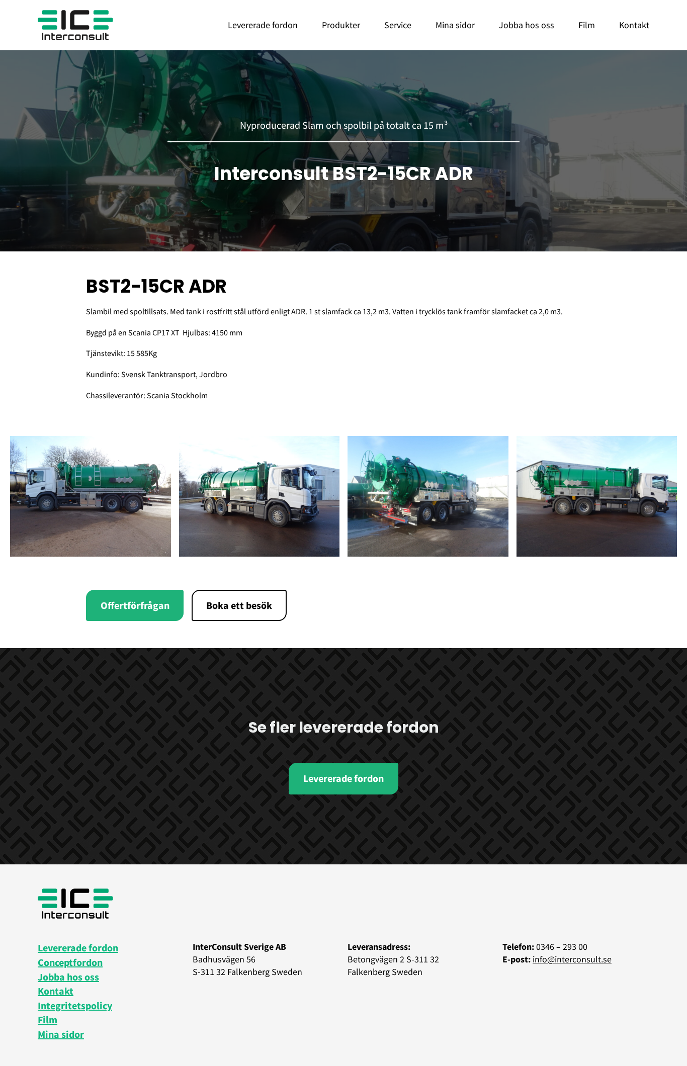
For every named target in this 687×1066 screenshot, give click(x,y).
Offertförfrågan (135, 605)
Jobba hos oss (526, 25)
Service (397, 25)
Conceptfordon (70, 962)
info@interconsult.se (572, 959)
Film (586, 25)
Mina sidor (455, 25)
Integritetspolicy (75, 1005)
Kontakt (634, 25)
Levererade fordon (263, 25)
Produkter (341, 25)
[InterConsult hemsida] (75, 25)
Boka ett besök (239, 605)
